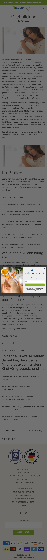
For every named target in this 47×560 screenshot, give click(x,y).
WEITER (35, 285)
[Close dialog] (44, 269)
